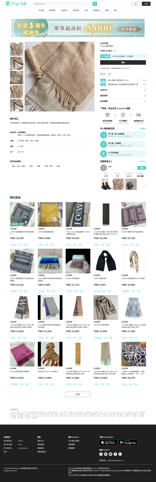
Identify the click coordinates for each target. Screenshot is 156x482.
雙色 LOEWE (55, 414)
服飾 (40, 414)
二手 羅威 (127, 414)
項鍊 (38, 166)
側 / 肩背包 (8, 448)
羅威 (22, 414)
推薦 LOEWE (82, 416)
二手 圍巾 (91, 416)
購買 (123, 62)
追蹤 (141, 168)
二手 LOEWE (36, 416)
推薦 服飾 (34, 418)
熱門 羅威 (13, 416)
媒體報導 (71, 448)
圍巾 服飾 (120, 414)
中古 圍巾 (119, 416)
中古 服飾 (27, 418)
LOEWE (21, 146)
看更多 (78, 394)
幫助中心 (41, 441)
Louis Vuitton (22, 448)
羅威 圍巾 (87, 414)
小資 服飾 (13, 418)
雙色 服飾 (70, 414)
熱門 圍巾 (112, 416)
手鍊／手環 (48, 166)
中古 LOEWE (73, 416)
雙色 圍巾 (63, 414)
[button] (106, 175)
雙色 (32, 414)
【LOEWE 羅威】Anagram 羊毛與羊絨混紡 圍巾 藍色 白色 (28, 412)
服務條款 (41, 448)
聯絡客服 (41, 444)
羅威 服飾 (94, 414)
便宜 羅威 (134, 414)
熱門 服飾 (20, 418)
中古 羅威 (20, 416)
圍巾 (36, 414)
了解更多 (143, 128)
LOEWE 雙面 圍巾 (52, 412)
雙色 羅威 (46, 414)
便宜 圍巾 (98, 416)
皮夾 (5, 452)
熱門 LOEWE (64, 416)
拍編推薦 (71, 444)
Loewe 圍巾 (63, 412)
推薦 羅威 (27, 416)
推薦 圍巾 (127, 416)
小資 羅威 (141, 414)
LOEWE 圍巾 (102, 414)
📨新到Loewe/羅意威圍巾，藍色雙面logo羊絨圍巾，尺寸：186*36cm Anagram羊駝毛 (94, 412)
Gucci (20, 444)
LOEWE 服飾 (111, 414)
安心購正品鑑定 (74, 441)
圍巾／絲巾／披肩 (32, 141)
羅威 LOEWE (78, 414)
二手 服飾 (134, 416)
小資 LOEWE (54, 416)
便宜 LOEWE (45, 416)
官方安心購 (8, 444)
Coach (20, 441)
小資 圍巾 (105, 416)
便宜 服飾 (141, 416)
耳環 (31, 166)
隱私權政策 (42, 452)
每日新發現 (8, 441)
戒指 (58, 166)
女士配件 (21, 141)
